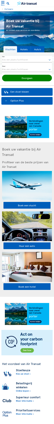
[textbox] (27, 59)
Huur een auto (27, 246)
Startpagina (8, 9)
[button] (10, 49)
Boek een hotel (27, 286)
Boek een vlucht (27, 205)
